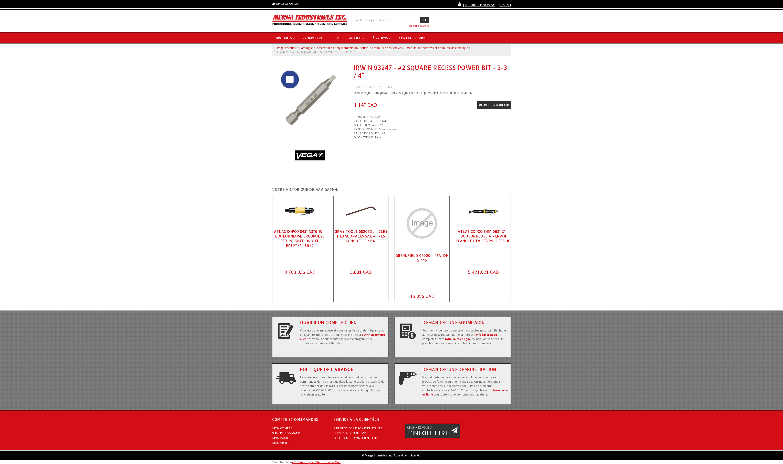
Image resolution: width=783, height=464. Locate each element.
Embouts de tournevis (386, 48)
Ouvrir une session (480, 5)
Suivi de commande (287, 433)
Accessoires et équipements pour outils (342, 48)
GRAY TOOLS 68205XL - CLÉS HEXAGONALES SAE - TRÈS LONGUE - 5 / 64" (361, 236)
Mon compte (282, 428)
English (505, 5)
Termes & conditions (350, 433)
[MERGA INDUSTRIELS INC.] (310, 20)
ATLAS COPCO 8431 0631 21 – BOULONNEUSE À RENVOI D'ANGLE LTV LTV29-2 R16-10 (483, 236)
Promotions (313, 38)
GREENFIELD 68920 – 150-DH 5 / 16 (422, 257)
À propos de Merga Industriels (357, 428)
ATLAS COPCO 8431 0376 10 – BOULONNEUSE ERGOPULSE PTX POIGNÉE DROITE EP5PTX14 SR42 (300, 238)
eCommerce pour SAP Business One (316, 462)
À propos (380, 38)
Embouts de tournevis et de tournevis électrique (436, 48)
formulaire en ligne (458, 339)
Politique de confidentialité (356, 438)
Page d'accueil (286, 48)
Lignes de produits (348, 38)
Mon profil (281, 443)
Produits (284, 38)
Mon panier (281, 438)
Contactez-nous (413, 38)
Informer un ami (496, 105)
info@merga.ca (486, 334)
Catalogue (306, 48)
